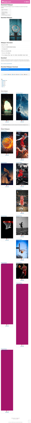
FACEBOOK (18, 74)
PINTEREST (26, 74)
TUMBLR (22, 74)
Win (2, 86)
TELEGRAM (14, 74)
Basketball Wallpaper (4, 162)
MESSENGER (9, 74)
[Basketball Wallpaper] (15, 29)
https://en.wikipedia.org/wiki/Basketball (6, 63)
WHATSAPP (5, 74)
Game (3, 81)
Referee (3, 85)
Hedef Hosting (13, 422)
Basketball (3, 80)
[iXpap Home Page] (6, 1)
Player (3, 84)
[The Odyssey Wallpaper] (7, 107)
